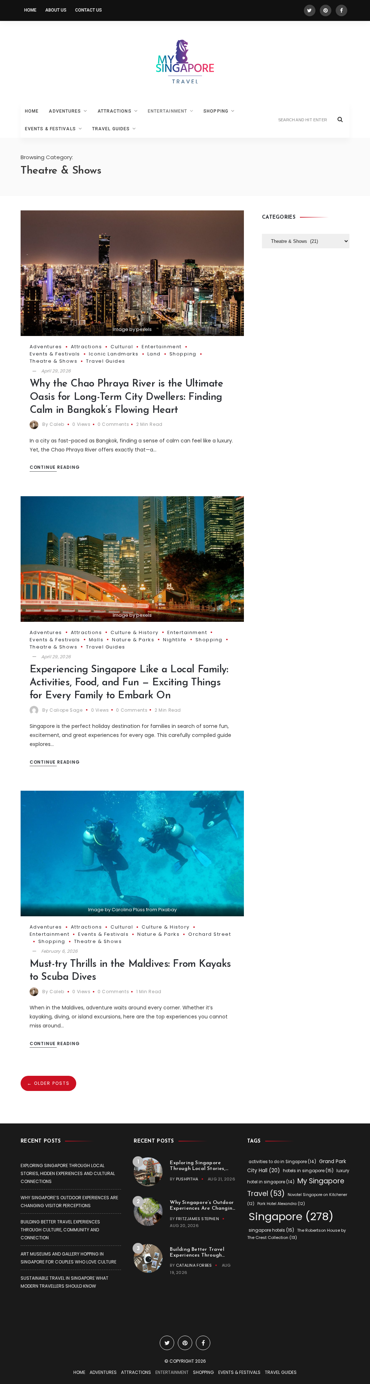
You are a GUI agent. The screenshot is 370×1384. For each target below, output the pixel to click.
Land (154, 353)
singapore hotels (271, 1230)
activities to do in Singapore (282, 1162)
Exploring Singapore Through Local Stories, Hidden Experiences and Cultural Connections (68, 1173)
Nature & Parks (133, 639)
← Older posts (48, 1083)
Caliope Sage (66, 710)
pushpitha (187, 1179)
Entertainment (167, 111)
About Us (55, 10)
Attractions (115, 111)
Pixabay (167, 909)
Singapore (291, 1216)
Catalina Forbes (194, 1265)
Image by (100, 909)
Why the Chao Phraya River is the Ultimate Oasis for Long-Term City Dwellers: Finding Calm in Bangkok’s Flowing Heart (126, 397)
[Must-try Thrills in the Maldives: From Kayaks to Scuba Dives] (132, 853)
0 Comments (113, 424)
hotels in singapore (308, 1170)
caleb (57, 424)
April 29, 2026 (56, 371)
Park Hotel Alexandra (281, 1203)
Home (30, 10)
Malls (96, 639)
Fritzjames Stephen (197, 1219)
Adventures (65, 111)
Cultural (122, 346)
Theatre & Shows (54, 361)
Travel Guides (111, 128)
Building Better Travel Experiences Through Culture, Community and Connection (60, 1229)
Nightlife (175, 639)
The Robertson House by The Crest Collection (296, 1233)
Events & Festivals (50, 128)
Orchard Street (209, 934)
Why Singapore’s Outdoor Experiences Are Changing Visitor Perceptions (203, 1208)
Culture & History (135, 632)
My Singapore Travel (295, 1187)
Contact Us (88, 10)
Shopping (215, 111)
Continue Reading (55, 467)
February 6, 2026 (59, 951)
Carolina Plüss (128, 909)
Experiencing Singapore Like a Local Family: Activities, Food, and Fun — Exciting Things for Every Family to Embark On (129, 683)
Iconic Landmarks (114, 353)
